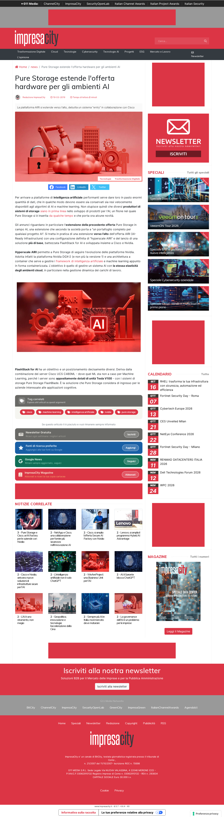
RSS (163, 723)
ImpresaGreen (136, 707)
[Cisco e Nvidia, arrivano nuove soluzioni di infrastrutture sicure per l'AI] (29, 561)
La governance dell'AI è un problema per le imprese (128, 620)
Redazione (113, 723)
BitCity (31, 707)
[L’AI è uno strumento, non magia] (29, 603)
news (34, 67)
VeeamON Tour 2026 (164, 226)
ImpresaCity (73, 3)
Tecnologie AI (111, 51)
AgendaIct (191, 707)
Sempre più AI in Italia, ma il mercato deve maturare (94, 620)
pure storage (129, 412)
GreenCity (116, 707)
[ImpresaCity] (36, 38)
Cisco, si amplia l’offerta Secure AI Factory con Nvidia (94, 535)
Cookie (104, 790)
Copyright (131, 723)
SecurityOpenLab (98, 3)
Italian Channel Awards (130, 3)
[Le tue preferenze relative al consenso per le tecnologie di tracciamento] (205, 813)
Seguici (131, 461)
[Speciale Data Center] (178, 190)
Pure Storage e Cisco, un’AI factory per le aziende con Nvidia (27, 537)
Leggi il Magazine (178, 631)
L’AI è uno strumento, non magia (25, 620)
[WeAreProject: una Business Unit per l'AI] (95, 561)
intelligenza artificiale (83, 412)
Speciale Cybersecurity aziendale (171, 280)
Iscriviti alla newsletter (112, 686)
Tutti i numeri (199, 556)
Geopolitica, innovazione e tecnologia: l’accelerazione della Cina (60, 623)
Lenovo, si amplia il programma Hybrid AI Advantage (128, 535)
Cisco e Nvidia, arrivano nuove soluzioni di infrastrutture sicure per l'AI (27, 581)
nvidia (108, 412)
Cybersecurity (89, 51)
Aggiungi (130, 447)
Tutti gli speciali (198, 172)
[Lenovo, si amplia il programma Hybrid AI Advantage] (128, 519)
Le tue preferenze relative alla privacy (127, 812)
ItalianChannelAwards (165, 707)
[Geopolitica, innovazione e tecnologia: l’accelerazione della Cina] (62, 603)
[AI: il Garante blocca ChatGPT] (128, 561)
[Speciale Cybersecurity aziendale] (178, 271)
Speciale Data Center (164, 199)
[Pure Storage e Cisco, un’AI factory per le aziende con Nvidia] (29, 519)
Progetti (129, 51)
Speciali (76, 723)
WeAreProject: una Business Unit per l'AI (94, 577)
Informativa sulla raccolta (78, 812)
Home (22, 67)
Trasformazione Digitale (31, 51)
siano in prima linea (53, 211)
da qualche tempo (61, 215)
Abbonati (130, 474)
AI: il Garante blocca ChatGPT (126, 576)
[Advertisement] (112, 650)
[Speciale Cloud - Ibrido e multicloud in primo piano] (178, 298)
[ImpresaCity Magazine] (178, 591)
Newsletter (197, 56)
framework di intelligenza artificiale (79, 261)
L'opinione (23, 57)
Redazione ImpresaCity (33, 97)
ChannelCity (52, 3)
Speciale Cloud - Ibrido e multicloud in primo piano (175, 305)
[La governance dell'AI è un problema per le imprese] (128, 603)
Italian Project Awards (164, 3)
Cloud (54, 51)
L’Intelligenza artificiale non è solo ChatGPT (60, 577)
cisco (29, 412)
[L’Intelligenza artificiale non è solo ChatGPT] (62, 561)
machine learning (52, 412)
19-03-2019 (58, 97)
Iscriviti (131, 434)
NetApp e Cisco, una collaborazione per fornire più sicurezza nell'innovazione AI (61, 539)
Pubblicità (149, 723)
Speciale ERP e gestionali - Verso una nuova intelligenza (174, 251)
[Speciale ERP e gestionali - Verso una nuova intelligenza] (178, 244)
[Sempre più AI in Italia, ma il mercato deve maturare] (95, 603)
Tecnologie (70, 51)
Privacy (119, 790)
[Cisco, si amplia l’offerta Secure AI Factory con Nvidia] (95, 519)
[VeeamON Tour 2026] (178, 217)
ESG (142, 51)
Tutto (205, 374)
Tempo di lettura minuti (84, 97)
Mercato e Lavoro (160, 51)
